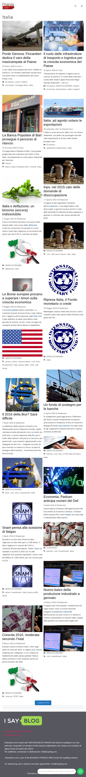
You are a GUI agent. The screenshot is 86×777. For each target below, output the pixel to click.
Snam (36, 549)
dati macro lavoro (58, 254)
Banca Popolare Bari (20, 167)
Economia (9, 82)
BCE (7, 493)
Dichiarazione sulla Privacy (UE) (18, 731)
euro (38, 362)
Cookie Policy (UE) (12, 735)
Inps (69, 254)
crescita (38, 650)
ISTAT (15, 696)
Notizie (24, 82)
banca (7, 167)
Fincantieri (9, 85)
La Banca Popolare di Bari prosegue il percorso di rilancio (22, 139)
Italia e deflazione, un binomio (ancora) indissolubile (18, 210)
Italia (31, 85)
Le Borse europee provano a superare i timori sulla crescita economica (22, 298)
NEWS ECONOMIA (64, 86)
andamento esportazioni (57, 148)
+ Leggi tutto (43, 703)
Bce (33, 435)
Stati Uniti (37, 316)
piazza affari (24, 365)
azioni (14, 362)
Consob (33, 167)
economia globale (11, 310)
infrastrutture (61, 89)
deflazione (32, 225)
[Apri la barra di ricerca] (75, 6)
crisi (48, 254)
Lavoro (17, 82)
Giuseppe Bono (21, 85)
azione (8, 362)
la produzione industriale (62, 612)
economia (51, 89)
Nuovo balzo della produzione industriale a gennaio (62, 594)
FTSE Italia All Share (72, 454)
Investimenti (7, 365)
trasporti (76, 89)
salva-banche (64, 426)
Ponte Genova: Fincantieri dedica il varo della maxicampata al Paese (21, 58)
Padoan (68, 515)
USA (32, 365)
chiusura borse (24, 362)
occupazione (52, 206)
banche (50, 454)
